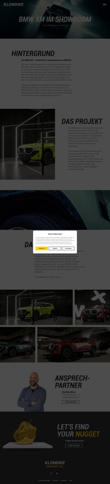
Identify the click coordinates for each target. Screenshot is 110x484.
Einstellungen (68, 248)
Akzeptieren (42, 248)
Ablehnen (55, 248)
